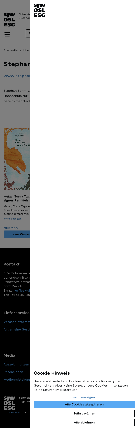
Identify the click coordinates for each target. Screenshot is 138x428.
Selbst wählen (84, 413)
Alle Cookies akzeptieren (84, 404)
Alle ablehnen (84, 422)
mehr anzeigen (83, 397)
